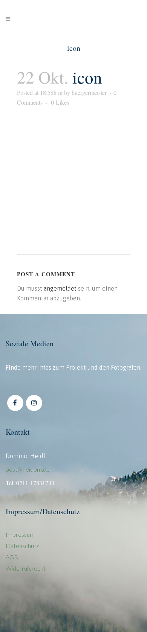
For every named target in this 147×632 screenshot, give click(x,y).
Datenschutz (22, 545)
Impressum (20, 534)
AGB (12, 556)
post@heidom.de (28, 469)
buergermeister (89, 92)
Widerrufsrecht (26, 568)
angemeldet (60, 288)
